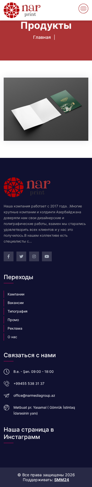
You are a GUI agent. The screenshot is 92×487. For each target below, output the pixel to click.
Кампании (16, 294)
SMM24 (61, 479)
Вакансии (16, 303)
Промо (13, 320)
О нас (12, 337)
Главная (42, 37)
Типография (17, 311)
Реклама (15, 328)
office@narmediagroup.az (34, 395)
